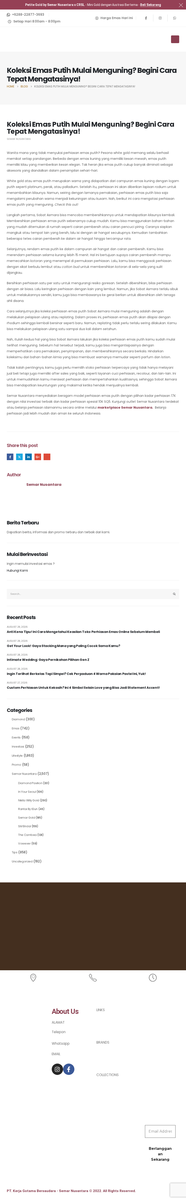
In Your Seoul (27, 792)
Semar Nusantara (19, 139)
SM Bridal (24, 826)
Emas (16, 728)
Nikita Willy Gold (28, 800)
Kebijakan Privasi (110, 1020)
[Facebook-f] (68, 1069)
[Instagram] (160, 18)
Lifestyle (17, 756)
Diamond (18, 719)
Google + (37, 457)
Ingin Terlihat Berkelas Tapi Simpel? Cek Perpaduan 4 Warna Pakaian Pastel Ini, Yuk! (76, 674)
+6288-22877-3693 (67, 1047)
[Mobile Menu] (175, 39)
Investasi (18, 746)
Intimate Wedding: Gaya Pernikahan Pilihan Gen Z (48, 660)
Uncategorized (22, 861)
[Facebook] (146, 18)
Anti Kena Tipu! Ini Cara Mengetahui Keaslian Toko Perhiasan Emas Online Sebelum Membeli (83, 632)
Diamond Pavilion (30, 783)
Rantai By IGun (28, 809)
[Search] (174, 594)
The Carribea (27, 835)
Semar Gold (26, 818)
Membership (106, 1026)
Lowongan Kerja (109, 1031)
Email (47, 457)
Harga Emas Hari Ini (112, 1015)
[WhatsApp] (174, 18)
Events (16, 737)
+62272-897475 (65, 1036)
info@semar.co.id (66, 1057)
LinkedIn (28, 457)
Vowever (24, 843)
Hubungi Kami (17, 570)
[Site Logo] (19, 39)
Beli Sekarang (150, 5)
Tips (14, 852)
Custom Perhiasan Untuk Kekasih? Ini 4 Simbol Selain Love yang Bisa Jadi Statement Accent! (83, 688)
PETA (56, 1025)
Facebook (10, 457)
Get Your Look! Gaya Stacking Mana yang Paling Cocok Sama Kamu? (63, 646)
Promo (16, 765)
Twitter (19, 457)
